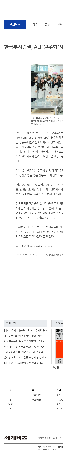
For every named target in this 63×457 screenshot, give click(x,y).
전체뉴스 (15, 24)
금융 (35, 24)
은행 (9, 395)
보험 (9, 399)
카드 (9, 408)
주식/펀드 (36, 395)
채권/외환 (36, 399)
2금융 (10, 404)
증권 (47, 24)
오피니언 (11, 323)
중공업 (60, 404)
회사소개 (42, 437)
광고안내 (53, 437)
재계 (59, 395)
